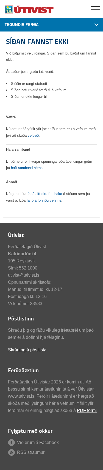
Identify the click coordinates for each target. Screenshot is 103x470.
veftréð (33, 135)
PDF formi (87, 410)
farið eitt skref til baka (44, 194)
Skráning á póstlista (27, 350)
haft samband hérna (27, 168)
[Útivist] (29, 13)
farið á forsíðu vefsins (44, 200)
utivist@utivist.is (23, 275)
